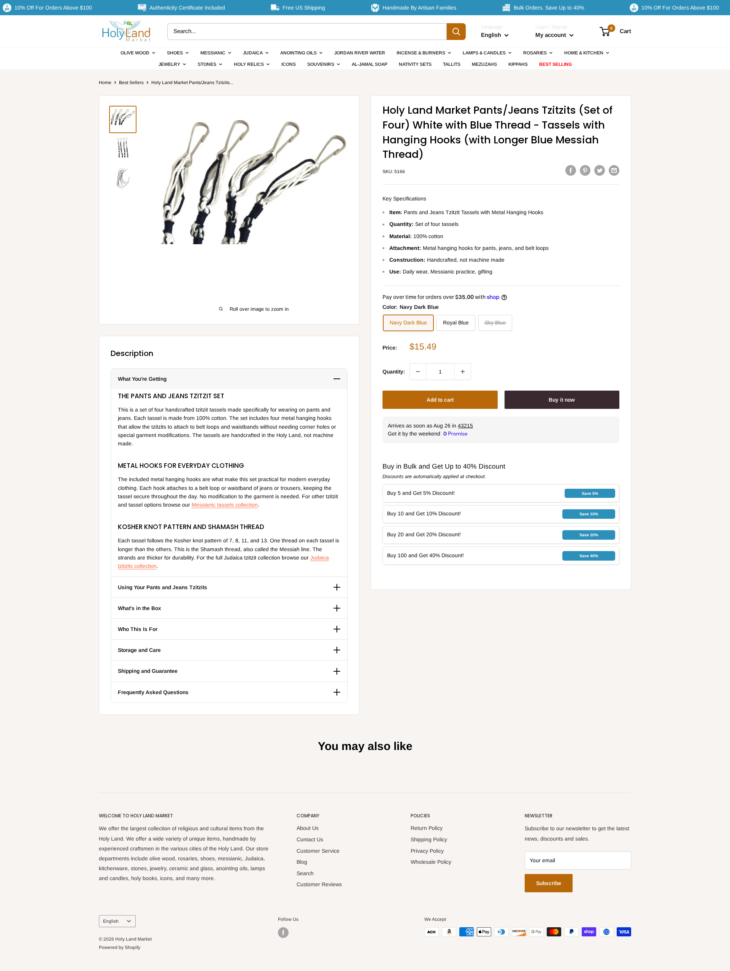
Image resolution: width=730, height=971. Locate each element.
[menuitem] (138, 53)
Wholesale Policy (431, 862)
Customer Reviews (319, 884)
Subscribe (548, 883)
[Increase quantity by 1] (463, 372)
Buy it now (562, 400)
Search (305, 873)
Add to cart (440, 400)
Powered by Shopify (119, 947)
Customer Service (318, 851)
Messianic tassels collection (225, 505)
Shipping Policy (429, 839)
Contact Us (310, 839)
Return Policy (427, 828)
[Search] (456, 31)
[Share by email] (614, 170)
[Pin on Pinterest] (585, 170)
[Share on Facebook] (570, 170)
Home (105, 82)
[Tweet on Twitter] (599, 170)
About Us (308, 828)
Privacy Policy (427, 851)
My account (551, 35)
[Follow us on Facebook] (283, 932)
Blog (302, 862)
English (111, 921)
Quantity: (393, 372)
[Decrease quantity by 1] (418, 372)
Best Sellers (131, 82)
